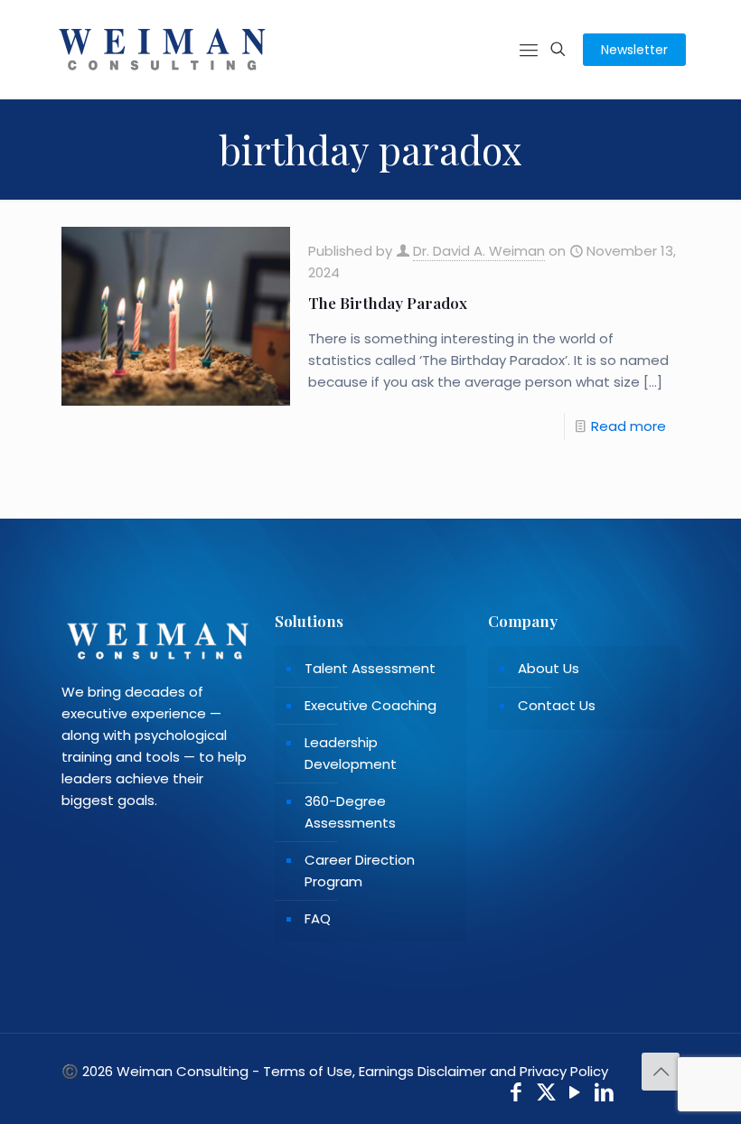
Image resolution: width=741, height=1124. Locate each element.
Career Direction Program (360, 870)
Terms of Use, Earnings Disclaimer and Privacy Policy (435, 1071)
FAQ (318, 918)
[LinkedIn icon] (605, 1094)
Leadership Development (351, 753)
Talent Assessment (370, 668)
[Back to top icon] (661, 1072)
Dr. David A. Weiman (479, 250)
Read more (628, 426)
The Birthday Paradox (387, 303)
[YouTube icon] (575, 1094)
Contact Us (557, 705)
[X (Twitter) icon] (546, 1094)
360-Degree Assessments (350, 811)
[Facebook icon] (516, 1094)
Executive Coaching (370, 705)
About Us (548, 668)
